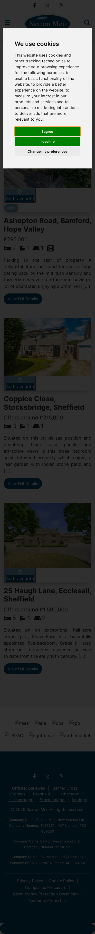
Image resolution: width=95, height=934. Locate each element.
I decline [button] (48, 141)
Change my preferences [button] (47, 151)
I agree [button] (47, 131)
